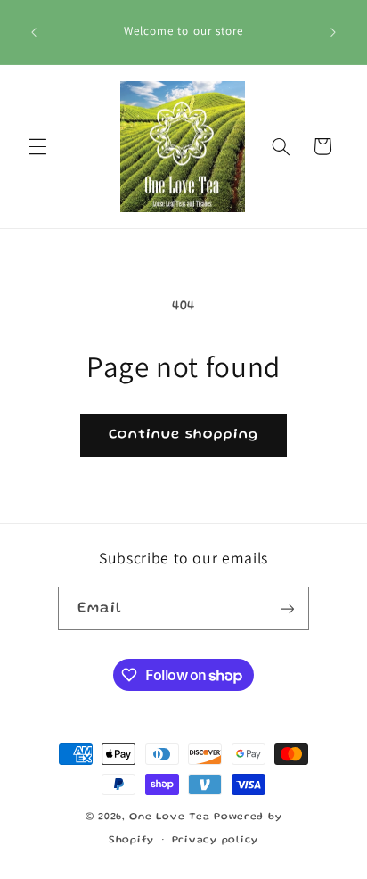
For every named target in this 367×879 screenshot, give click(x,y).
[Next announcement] (333, 32)
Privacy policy (215, 840)
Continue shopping (184, 435)
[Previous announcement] (33, 32)
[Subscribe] (286, 608)
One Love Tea (171, 817)
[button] (37, 146)
